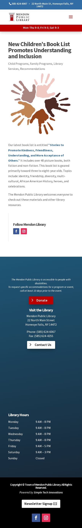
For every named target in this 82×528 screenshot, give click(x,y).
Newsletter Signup (38, 503)
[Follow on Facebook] (16, 231)
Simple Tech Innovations (48, 492)
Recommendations (32, 69)
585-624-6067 (19, 3)
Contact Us (43, 345)
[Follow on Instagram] (24, 231)
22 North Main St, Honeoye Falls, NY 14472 (52, 5)
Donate (41, 300)
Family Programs (41, 64)
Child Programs (18, 64)
